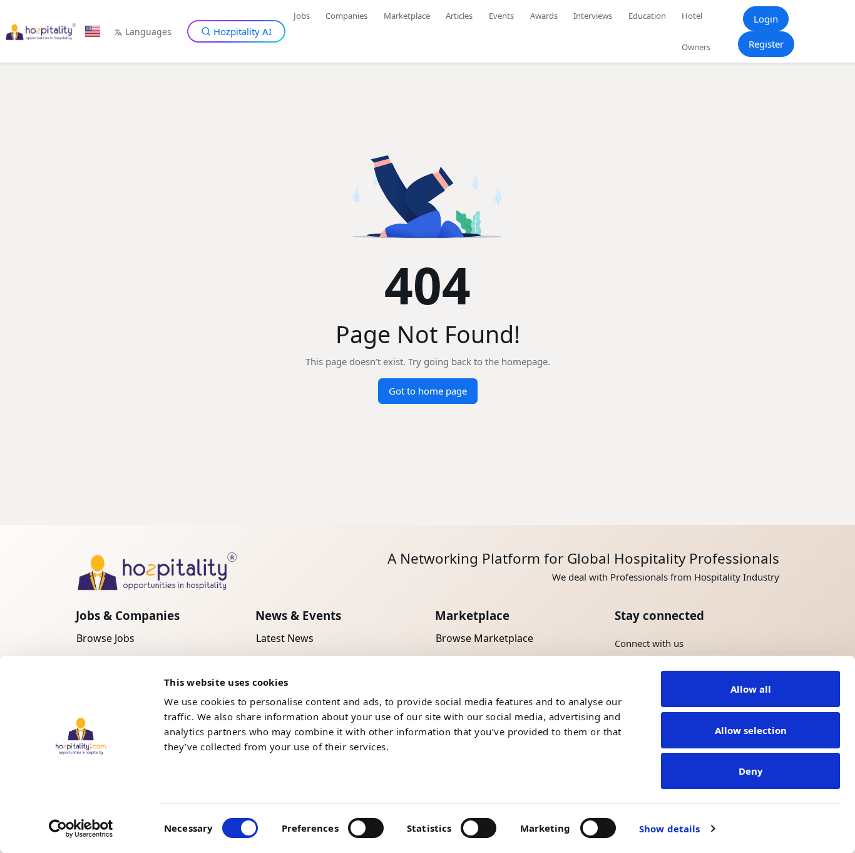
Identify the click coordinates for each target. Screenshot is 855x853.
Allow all (750, 689)
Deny (751, 771)
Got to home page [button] (428, 391)
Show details (669, 828)
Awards (544, 15)
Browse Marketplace (484, 638)
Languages (148, 32)
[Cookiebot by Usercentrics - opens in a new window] (81, 828)
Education (647, 15)
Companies (346, 15)
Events (501, 15)
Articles (459, 15)
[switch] (366, 828)
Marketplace (407, 15)
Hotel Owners (696, 31)
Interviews (592, 15)
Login (766, 19)
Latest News (285, 638)
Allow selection (751, 730)
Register (766, 44)
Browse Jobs (105, 638)
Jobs (302, 15)
